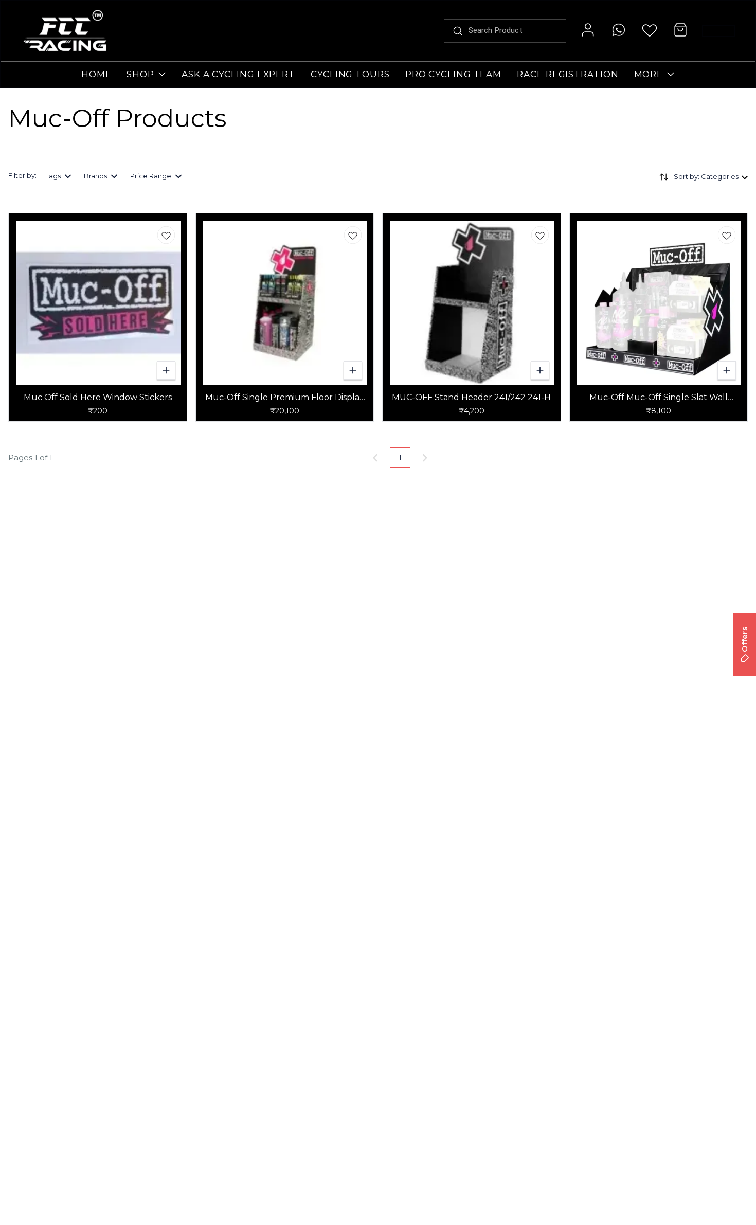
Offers (744, 639)
